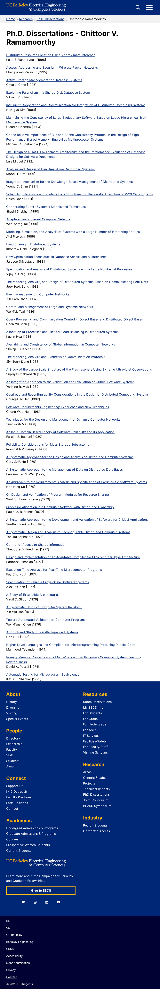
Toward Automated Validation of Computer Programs (45, 620)
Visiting (11, 713)
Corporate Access (96, 831)
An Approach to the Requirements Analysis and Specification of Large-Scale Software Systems (76, 482)
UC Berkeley (14, 934)
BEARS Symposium (97, 806)
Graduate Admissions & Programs (31, 834)
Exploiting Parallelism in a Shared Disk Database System (48, 92)
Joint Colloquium (95, 800)
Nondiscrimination (18, 963)
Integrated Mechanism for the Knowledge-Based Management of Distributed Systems (69, 182)
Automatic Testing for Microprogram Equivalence (42, 674)
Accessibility (14, 956)
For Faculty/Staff (95, 747)
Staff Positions (17, 803)
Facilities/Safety (95, 741)
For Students (92, 713)
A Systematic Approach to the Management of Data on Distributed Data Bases (64, 469)
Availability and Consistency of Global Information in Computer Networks (60, 344)
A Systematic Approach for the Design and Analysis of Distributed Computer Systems (69, 457)
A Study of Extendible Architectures (32, 595)
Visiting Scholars (95, 752)
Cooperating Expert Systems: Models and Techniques (46, 207)
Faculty (11, 749)
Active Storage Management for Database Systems (44, 80)
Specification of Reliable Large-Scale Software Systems (47, 582)
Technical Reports (96, 789)
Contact (12, 808)
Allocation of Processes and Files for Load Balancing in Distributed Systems (62, 332)
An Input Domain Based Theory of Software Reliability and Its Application (60, 432)
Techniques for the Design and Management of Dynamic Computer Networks (63, 419)
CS (8, 927)
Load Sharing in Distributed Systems (33, 244)
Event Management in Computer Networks (37, 294)
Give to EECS (41, 890)
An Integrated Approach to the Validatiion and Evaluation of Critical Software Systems (70, 382)
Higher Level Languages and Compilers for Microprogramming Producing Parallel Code (70, 645)
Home (10, 19)
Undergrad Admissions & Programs (32, 828)
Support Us (14, 786)
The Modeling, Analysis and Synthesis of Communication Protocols (55, 357)
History (11, 702)
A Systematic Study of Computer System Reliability (44, 607)
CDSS (10, 948)
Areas (87, 772)
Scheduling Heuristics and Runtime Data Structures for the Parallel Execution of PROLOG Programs (79, 194)
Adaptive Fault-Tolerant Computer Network (38, 219)
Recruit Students (95, 825)
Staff (9, 755)
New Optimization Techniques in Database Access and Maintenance (56, 257)
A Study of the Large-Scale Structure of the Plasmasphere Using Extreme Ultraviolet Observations (79, 369)
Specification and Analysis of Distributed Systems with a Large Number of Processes (69, 269)
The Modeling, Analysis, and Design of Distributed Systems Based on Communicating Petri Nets (77, 282)
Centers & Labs (94, 778)
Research (26, 19)
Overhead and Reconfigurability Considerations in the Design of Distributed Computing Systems (77, 394)
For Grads (90, 719)
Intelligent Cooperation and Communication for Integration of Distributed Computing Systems (75, 105)
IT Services (91, 736)
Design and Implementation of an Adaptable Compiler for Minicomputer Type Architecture (73, 557)
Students (12, 761)
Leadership (14, 744)
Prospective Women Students (28, 845)
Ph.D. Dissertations (50, 19)
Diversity (12, 707)
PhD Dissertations (96, 794)
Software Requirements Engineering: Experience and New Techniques (57, 407)
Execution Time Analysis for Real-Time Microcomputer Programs (54, 570)
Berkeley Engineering (19, 941)
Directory (13, 738)
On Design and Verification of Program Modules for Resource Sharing (57, 494)
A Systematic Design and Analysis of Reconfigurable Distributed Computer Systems (68, 532)
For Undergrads (94, 724)
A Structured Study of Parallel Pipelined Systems (42, 632)
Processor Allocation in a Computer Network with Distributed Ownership (60, 507)
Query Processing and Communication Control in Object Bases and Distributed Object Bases (74, 319)
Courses (12, 839)
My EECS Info (93, 707)
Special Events (17, 719)
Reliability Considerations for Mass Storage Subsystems (47, 444)
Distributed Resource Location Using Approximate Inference (50, 55)
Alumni (11, 766)
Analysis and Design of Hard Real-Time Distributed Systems (50, 169)
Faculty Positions (18, 797)
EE (8, 920)
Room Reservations (97, 702)
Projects (89, 783)
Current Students (18, 851)
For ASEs (89, 730)
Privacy (11, 970)
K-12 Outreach (16, 791)
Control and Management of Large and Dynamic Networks (49, 307)
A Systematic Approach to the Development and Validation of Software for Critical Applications (77, 519)
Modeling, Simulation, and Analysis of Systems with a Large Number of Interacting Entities (73, 232)
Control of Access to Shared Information (36, 545)
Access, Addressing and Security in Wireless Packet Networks (52, 67)
